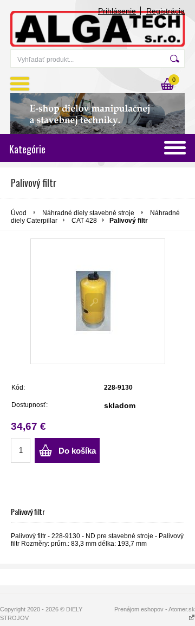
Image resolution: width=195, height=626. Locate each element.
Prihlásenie (117, 11)
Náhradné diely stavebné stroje (89, 213)
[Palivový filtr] (97, 301)
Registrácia (165, 11)
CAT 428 (84, 220)
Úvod (19, 213)
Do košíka (77, 450)
